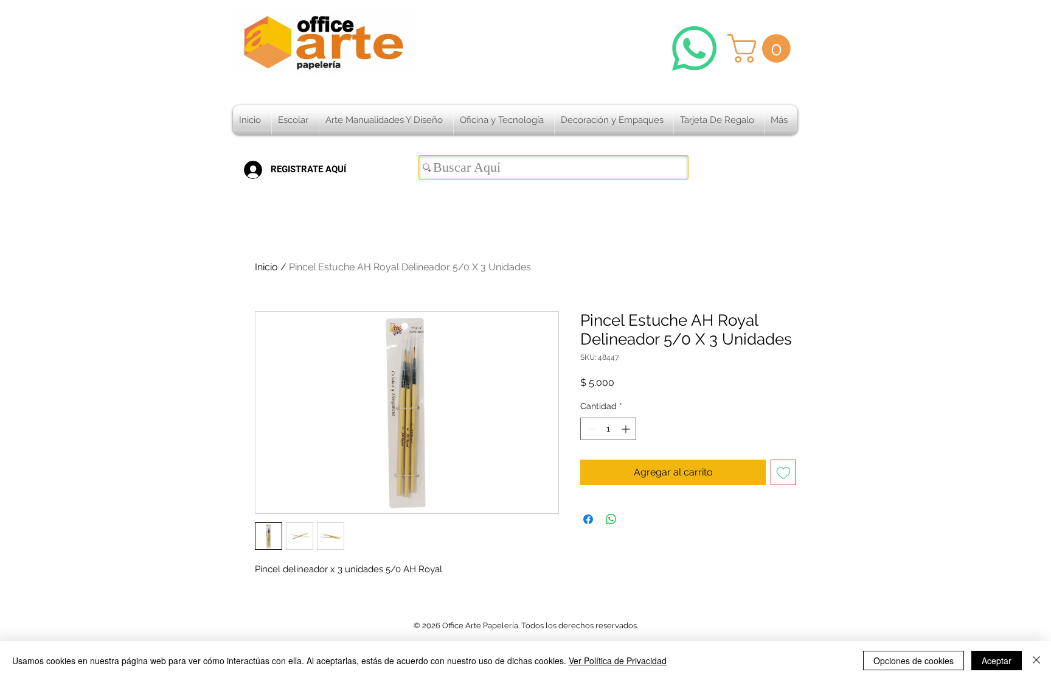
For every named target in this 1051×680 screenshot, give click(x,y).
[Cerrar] (1036, 660)
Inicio (266, 267)
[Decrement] (589, 429)
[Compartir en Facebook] (588, 519)
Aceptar (996, 660)
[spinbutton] (608, 429)
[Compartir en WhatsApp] (611, 519)
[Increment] (626, 429)
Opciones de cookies (913, 660)
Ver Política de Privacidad (618, 660)
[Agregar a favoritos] (783, 472)
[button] (762, 48)
